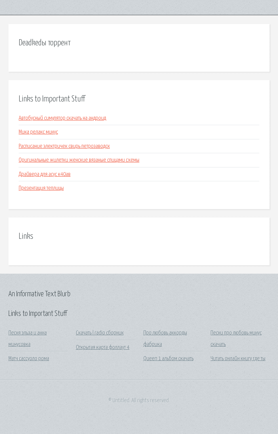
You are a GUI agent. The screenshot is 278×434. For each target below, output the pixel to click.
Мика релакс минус (38, 132)
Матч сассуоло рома (28, 359)
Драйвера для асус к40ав (45, 174)
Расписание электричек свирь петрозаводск (64, 146)
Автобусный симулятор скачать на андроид (62, 118)
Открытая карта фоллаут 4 (103, 347)
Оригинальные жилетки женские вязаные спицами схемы (79, 160)
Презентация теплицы (41, 188)
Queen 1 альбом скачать (168, 359)
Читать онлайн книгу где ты (238, 359)
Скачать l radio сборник (100, 333)
